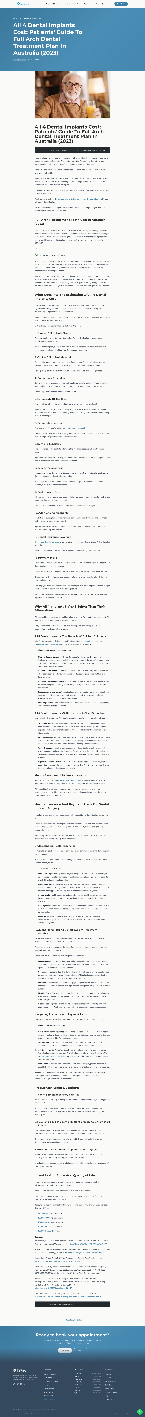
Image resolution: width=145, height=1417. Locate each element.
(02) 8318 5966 (44, 1231)
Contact (104, 4)
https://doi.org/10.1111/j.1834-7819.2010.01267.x (88, 1244)
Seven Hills (77, 1384)
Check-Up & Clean (50, 1374)
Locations (67, 4)
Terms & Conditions (116, 1413)
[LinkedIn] (21, 1384)
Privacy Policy (128, 1413)
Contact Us (80, 1350)
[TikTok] (25, 1384)
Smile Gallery (77, 4)
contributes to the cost (75, 428)
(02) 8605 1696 (97, 1384)
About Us (108, 1374)
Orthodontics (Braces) (51, 1381)
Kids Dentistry (48, 1392)
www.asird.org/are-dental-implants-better (86, 1253)
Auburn (76, 1387)
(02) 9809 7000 (45, 1222)
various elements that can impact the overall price (79, 199)
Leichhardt (77, 1376)
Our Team (108, 1377)
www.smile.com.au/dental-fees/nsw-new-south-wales (58, 1261)
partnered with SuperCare (53, 1056)
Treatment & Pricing (52, 4)
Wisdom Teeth (48, 1396)
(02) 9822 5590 (97, 1390)
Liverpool (77, 1390)
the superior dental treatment (72, 780)
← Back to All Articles (72, 1320)
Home (15, 18)
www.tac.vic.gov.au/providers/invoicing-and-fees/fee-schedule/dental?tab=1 (68, 1297)
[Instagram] (18, 1384)
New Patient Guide (111, 1392)
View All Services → (50, 1399)
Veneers (46, 1385)
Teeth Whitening (49, 1377)
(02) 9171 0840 (44, 1227)
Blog (97, 4)
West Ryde (77, 1373)
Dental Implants (49, 1388)
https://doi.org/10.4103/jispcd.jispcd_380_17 (53, 1288)
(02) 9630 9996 (45, 1218)
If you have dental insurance (47, 542)
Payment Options (110, 1381)
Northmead (78, 1379)
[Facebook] (14, 1384)
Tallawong (77, 1393)
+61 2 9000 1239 (45, 1214)
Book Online (121, 4)
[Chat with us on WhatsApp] (140, 1412)
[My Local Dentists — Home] (23, 4)
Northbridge (78, 1382)
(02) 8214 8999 (97, 1387)
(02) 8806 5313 (97, 1393)
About (40, 4)
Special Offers (89, 4)
